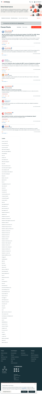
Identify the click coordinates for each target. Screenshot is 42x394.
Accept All (31, 391)
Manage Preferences (6, 391)
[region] (19, 388)
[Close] (35, 384)
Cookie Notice (24, 388)
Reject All (24, 391)
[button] (38, 194)
